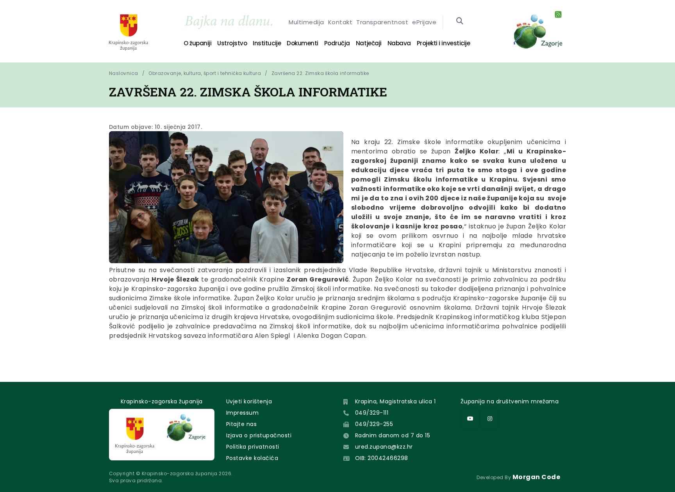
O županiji (197, 43)
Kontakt (340, 22)
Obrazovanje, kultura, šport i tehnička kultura (204, 73)
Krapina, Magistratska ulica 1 (395, 401)
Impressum (242, 413)
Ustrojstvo (232, 43)
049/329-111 (371, 413)
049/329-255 (374, 424)
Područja (337, 43)
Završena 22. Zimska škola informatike (320, 73)
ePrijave (424, 22)
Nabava (399, 43)
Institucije (267, 43)
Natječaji (369, 43)
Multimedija (306, 22)
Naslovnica (123, 73)
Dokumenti (302, 43)
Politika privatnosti (252, 447)
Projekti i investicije (443, 43)
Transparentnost (382, 22)
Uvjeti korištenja (249, 401)
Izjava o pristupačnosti (258, 435)
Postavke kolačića (252, 458)
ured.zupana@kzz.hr (384, 447)
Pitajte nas (241, 424)
